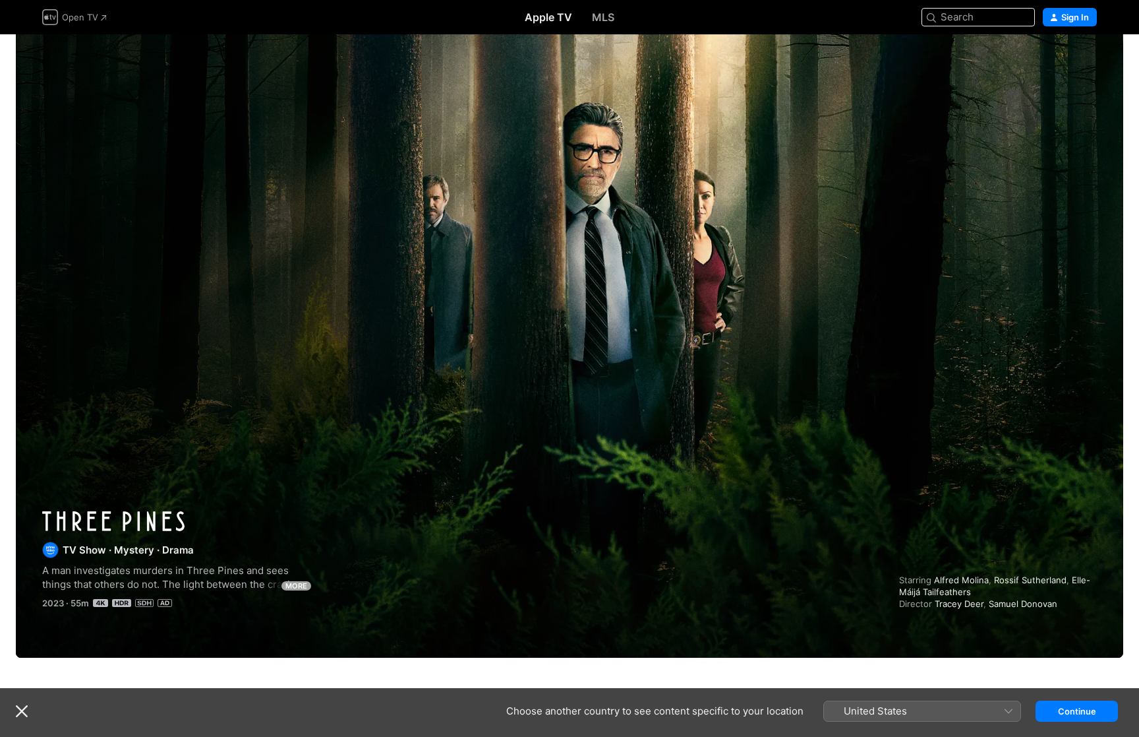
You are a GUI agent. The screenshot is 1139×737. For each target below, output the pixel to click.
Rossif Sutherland (1030, 580)
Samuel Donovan (1023, 603)
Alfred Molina (961, 580)
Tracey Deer (959, 603)
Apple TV (548, 17)
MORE (296, 586)
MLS (603, 17)
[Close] (22, 711)
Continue (1077, 711)
